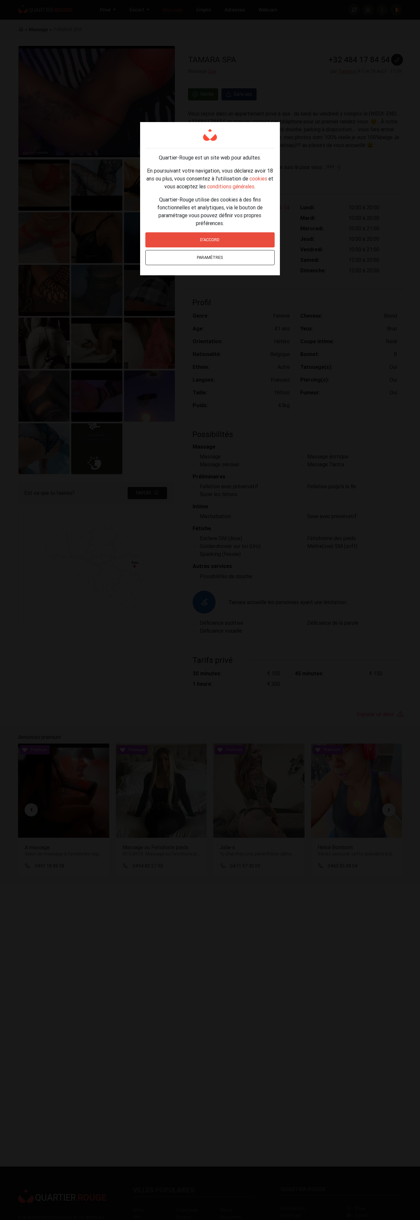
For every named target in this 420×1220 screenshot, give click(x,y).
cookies (258, 178)
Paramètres (210, 257)
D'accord (210, 239)
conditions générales (230, 186)
